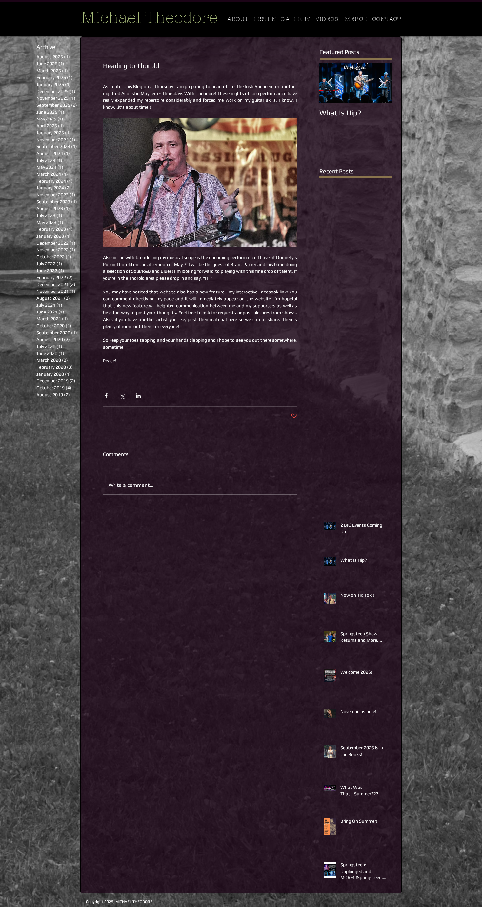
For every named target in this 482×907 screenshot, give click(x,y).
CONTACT (386, 19)
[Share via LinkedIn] (138, 396)
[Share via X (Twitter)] (122, 396)
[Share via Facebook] (106, 396)
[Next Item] (381, 83)
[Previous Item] (330, 83)
